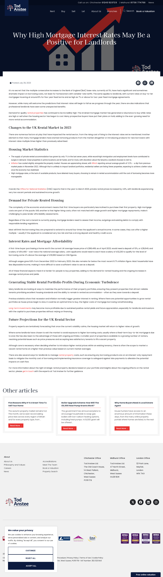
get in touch (28, 371)
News (151, 2)
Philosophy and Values (14, 465)
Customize (30, 551)
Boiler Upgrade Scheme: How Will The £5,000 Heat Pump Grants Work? (80, 404)
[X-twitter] (133, 502)
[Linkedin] (148, 502)
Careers (7, 468)
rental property (66, 355)
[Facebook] (141, 502)
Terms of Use (85, 558)
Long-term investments (20, 308)
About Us (8, 461)
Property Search (50, 471)
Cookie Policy (97, 558)
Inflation (14, 163)
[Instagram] (156, 502)
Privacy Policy (72, 558)
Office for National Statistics (33, 189)
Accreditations (49, 461)
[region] (31, 549)
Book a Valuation (51, 468)
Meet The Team (50, 465)
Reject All (31, 558)
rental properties (35, 113)
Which (94, 163)
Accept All (31, 566)
